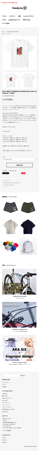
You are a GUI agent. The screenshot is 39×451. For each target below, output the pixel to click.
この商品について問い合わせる (9, 170)
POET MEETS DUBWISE (12, 31)
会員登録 (4, 386)
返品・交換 (4, 400)
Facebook (4, 440)
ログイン (4, 384)
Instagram (4, 442)
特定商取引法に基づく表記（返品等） (11, 182)
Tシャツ (9, 33)
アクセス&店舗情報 (6, 430)
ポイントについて (6, 405)
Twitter (4, 437)
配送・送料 (4, 395)
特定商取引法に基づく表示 (8, 409)
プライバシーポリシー (7, 407)
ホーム (3, 31)
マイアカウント (5, 382)
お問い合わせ (5, 411)
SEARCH (22, 375)
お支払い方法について (7, 398)
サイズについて (6, 180)
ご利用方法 (4, 393)
